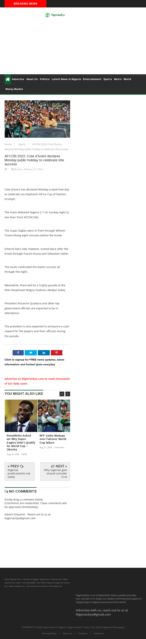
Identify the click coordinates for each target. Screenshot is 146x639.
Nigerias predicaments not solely (19, 473)
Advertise (18, 79)
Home (8, 144)
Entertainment (92, 79)
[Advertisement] (73, 47)
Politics (45, 79)
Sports (107, 79)
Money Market (14, 89)
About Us (32, 79)
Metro (117, 79)
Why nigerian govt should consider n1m (55, 473)
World (127, 79)
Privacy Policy (49, 633)
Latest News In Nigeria (66, 79)
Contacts (83, 633)
